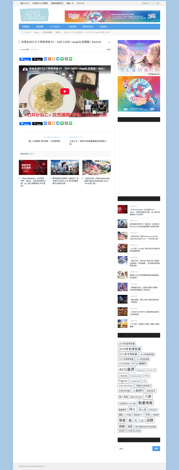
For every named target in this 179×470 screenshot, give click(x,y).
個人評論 (123, 396)
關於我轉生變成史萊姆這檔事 (145, 427)
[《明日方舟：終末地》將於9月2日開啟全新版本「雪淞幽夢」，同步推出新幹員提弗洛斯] (123, 260)
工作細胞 (128, 415)
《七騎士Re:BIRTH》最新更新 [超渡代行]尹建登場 (144, 313)
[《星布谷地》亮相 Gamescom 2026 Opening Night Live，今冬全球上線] (96, 167)
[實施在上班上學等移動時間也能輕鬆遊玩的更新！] (123, 275)
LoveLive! (135, 380)
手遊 (147, 414)
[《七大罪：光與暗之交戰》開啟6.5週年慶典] (123, 323)
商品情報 (72, 26)
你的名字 (151, 390)
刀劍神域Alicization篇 (127, 403)
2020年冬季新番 (124, 364)
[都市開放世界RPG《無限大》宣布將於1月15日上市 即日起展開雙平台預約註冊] (65, 167)
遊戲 (122, 426)
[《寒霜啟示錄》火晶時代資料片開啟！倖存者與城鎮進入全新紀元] (123, 287)
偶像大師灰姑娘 (136, 397)
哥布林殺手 (153, 410)
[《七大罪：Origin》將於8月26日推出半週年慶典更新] (123, 248)
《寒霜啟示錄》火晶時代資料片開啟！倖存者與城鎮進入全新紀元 (144, 288)
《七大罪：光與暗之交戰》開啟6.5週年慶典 (144, 325)
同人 (132, 409)
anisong (141, 370)
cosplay (123, 375)
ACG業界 (127, 369)
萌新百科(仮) (88, 26)
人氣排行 (138, 390)
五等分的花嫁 (124, 391)
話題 (149, 420)
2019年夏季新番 (147, 354)
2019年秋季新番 (142, 359)
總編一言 (70, 3)
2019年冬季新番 (128, 354)
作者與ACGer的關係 (40, 3)
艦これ (133, 420)
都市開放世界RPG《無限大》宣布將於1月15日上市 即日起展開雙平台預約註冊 (65, 181)
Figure (123, 381)
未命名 (109, 49)
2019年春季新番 (126, 359)
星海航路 (103, 26)
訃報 (141, 421)
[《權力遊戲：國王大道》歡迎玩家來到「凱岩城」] (123, 299)
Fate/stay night (136, 376)
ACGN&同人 (55, 26)
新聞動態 (25, 26)
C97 (154, 370)
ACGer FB (80, 3)
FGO (147, 375)
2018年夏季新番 (127, 343)
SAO (144, 381)
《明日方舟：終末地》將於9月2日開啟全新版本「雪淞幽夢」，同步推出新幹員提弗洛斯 (145, 263)
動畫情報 (145, 402)
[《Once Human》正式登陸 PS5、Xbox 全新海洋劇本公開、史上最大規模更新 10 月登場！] (33, 167)
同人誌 (142, 409)
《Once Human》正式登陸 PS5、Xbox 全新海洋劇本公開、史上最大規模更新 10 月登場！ (33, 182)
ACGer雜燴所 (139, 363)
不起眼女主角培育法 (143, 386)
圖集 (121, 415)
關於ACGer (25, 3)
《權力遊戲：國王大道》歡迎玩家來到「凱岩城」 (144, 300)
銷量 (130, 426)
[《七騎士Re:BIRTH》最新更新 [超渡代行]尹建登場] (123, 311)
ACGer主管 (25, 49)
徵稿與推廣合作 (57, 3)
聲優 (122, 420)
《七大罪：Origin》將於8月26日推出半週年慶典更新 (145, 249)
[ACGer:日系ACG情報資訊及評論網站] (34, 15)
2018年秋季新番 (130, 349)
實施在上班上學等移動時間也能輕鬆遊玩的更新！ (144, 276)
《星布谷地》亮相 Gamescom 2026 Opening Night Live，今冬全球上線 (97, 181)
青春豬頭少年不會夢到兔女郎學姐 (129, 431)
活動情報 (39, 26)
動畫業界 (122, 410)
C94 (148, 370)
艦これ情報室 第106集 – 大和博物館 (44, 141)
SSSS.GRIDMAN (126, 385)
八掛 (148, 396)
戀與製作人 (138, 415)
